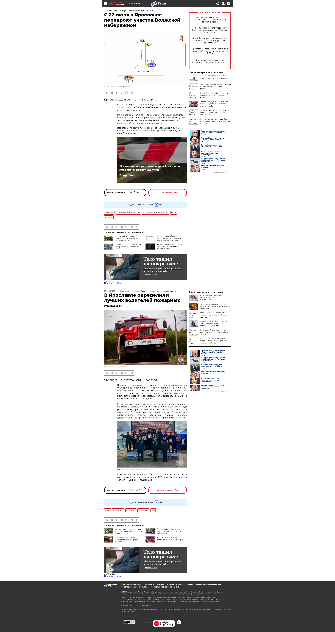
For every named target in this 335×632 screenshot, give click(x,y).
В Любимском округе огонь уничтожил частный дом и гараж (170, 538)
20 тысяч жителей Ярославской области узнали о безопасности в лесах (129, 531)
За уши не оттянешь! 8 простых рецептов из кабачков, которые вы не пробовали (215, 306)
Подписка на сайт (128, 587)
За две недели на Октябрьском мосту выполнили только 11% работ (128, 247)
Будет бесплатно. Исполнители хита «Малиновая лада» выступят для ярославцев (209, 40)
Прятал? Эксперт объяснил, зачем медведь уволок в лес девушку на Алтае (214, 95)
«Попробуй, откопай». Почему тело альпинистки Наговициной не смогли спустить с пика (214, 323)
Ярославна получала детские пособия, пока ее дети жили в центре (210, 61)
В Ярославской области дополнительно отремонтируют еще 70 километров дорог (170, 238)
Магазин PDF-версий (175, 584)
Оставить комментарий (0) (167, 192)
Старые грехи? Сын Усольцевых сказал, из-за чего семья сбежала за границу (215, 315)
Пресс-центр (149, 584)
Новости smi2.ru (113, 283)
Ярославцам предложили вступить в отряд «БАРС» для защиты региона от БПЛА (210, 51)
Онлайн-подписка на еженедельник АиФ (204, 584)
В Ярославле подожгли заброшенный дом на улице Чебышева (126, 539)
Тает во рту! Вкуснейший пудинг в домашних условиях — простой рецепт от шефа (214, 104)
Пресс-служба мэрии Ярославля (117, 87)
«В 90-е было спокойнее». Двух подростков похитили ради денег (214, 77)
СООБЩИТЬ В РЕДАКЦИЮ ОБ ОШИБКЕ (164, 587)
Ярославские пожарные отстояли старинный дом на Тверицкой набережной (171, 531)
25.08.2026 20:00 (111, 291)
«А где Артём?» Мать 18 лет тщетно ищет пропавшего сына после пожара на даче (214, 112)
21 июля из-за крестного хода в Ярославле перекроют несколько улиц (149, 168)
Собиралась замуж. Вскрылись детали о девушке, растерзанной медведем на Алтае (213, 341)
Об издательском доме (131, 584)
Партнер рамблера (144, 622)
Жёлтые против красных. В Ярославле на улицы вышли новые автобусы (126, 238)
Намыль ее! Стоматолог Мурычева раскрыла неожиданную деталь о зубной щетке (214, 332)
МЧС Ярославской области (115, 367)
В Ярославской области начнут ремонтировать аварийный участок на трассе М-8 (170, 247)
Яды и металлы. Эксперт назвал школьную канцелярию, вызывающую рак (213, 298)
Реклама (160, 584)
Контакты (143, 587)
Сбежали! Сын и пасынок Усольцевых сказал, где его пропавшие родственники (215, 86)
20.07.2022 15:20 (110, 11)
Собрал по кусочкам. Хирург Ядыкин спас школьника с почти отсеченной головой (215, 121)
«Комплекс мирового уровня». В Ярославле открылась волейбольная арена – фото (210, 30)
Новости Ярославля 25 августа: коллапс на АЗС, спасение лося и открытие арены (210, 19)
